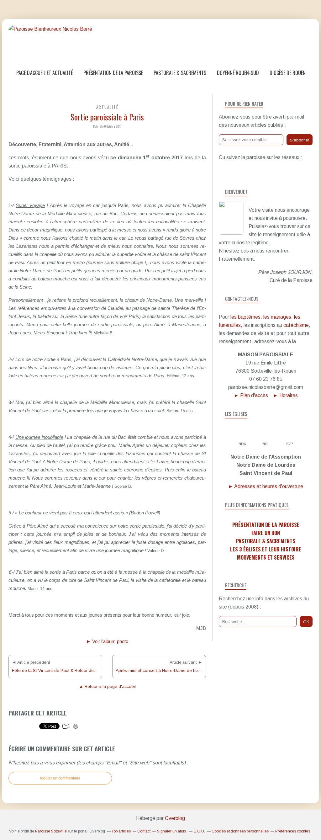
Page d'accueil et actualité (44, 73)
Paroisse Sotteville (51, 831)
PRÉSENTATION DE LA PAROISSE (265, 525)
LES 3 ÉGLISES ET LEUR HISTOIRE (265, 549)
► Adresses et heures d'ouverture (265, 486)
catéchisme (296, 325)
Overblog (175, 818)
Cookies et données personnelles (240, 831)
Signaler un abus (172, 831)
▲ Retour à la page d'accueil (107, 686)
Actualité (107, 107)
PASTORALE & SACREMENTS (265, 541)
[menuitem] (44, 73)
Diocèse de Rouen (288, 73)
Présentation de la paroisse (113, 73)
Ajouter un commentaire (60, 778)
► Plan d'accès (251, 395)
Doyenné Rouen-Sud (238, 73)
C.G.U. (199, 831)
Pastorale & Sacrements (180, 73)
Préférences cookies (292, 831)
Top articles (121, 831)
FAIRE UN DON (265, 533)
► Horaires (285, 395)
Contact (143, 831)
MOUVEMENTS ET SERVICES (266, 557)
